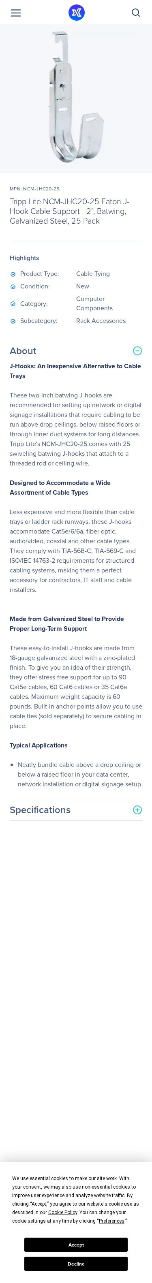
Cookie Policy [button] (62, 1212)
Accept (76, 1245)
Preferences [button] (111, 1221)
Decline (76, 1264)
